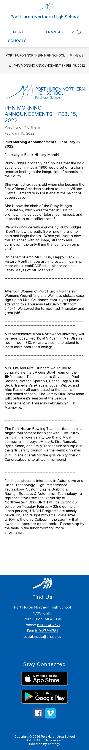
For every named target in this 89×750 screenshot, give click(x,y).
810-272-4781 (46, 631)
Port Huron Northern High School (35, 55)
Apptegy (54, 744)
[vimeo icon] (50, 717)
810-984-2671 (48, 625)
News (79, 55)
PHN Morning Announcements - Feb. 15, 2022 (49, 65)
